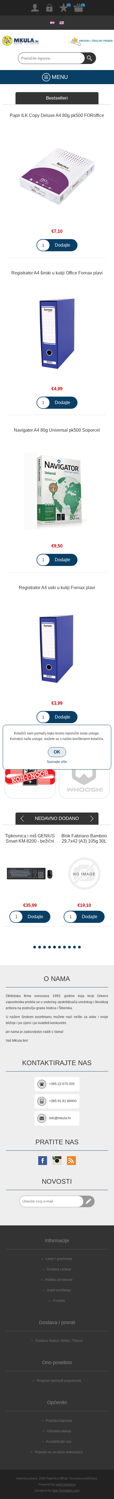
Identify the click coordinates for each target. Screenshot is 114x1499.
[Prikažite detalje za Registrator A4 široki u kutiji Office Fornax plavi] (57, 333)
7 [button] (64, 947)
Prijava (49, 7)
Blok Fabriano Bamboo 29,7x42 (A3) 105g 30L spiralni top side (84, 841)
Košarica (79, 7)
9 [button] (74, 947)
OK (57, 752)
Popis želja (63, 7)
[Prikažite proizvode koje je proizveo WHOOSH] (84, 775)
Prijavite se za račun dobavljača (59, 1452)
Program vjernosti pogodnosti (59, 1381)
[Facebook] (42, 1160)
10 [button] (79, 947)
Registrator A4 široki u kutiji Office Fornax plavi (57, 273)
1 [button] (34, 947)
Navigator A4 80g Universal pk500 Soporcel (57, 430)
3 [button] (44, 947)
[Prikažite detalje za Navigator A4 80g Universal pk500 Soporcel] (57, 491)
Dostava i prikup (59, 1269)
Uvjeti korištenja (59, 1290)
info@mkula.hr (60, 1118)
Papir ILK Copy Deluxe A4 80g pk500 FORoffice (57, 115)
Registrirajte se (34, 7)
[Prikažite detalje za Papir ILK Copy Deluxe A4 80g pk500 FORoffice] (57, 176)
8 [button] (69, 947)
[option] (30, 777)
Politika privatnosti (58, 1280)
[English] (61, 22)
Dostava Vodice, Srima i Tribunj (58, 1341)
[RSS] (71, 1160)
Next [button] (91, 819)
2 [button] (39, 947)
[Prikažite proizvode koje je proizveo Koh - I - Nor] (30, 775)
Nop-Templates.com (65, 1490)
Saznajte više (57, 762)
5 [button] (54, 947)
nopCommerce (66, 1484)
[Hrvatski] (52, 22)
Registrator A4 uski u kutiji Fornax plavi (57, 587)
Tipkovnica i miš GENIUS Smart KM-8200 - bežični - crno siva (30, 841)
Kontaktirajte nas (58, 1442)
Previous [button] (22, 819)
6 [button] (59, 947)
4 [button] (49, 947)
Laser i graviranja (59, 1259)
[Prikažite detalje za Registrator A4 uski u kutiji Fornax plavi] (57, 648)
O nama (59, 1301)
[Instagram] (57, 1160)
